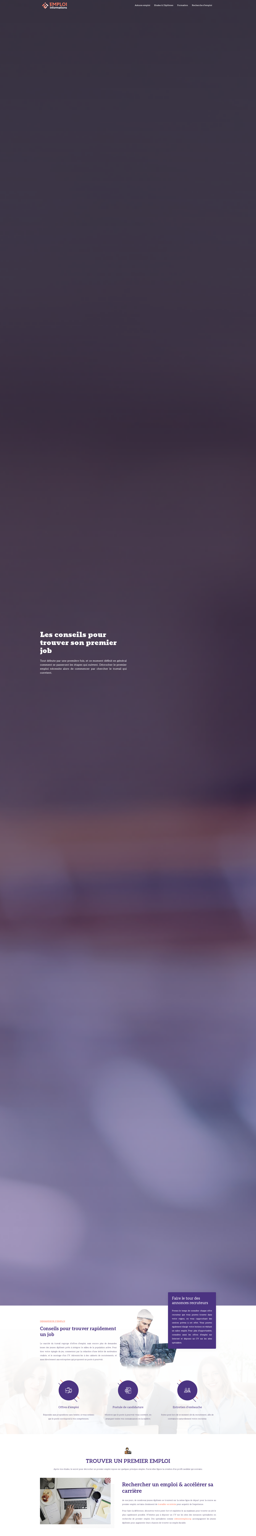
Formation (182, 5)
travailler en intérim (167, 1504)
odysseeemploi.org (182, 1519)
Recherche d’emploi (202, 5)
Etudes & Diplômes (163, 5)
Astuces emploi (142, 5)
